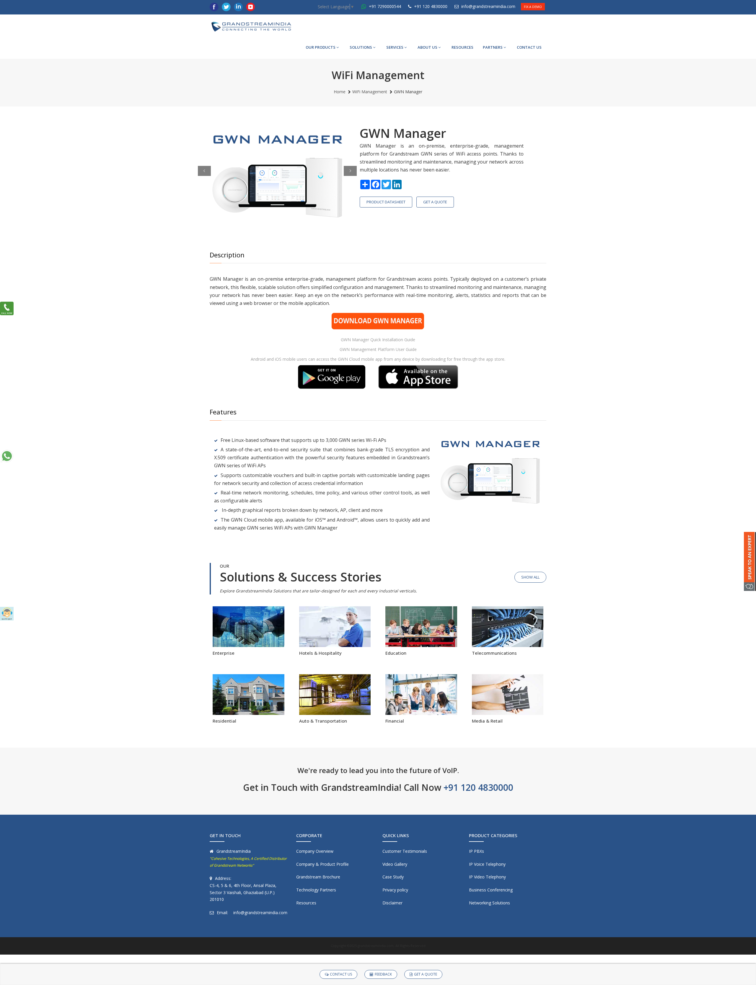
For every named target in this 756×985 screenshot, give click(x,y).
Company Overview (314, 851)
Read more (248, 644)
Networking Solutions (489, 903)
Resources (306, 903)
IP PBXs (476, 851)
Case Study (393, 877)
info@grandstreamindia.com (488, 6)
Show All (530, 577)
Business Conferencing (491, 890)
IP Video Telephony (487, 877)
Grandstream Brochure (318, 877)
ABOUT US (427, 47)
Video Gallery (394, 864)
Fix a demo (533, 6)
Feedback (383, 974)
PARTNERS (493, 47)
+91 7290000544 (384, 6)
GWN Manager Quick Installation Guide (378, 339)
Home (340, 91)
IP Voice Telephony (487, 864)
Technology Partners (316, 890)
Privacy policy (395, 890)
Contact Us (341, 974)
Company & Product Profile (322, 864)
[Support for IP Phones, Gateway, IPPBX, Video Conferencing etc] (7, 613)
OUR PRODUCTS (320, 47)
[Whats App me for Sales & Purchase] (7, 456)
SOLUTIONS (361, 47)
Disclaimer (392, 903)
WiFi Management (369, 91)
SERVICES (394, 47)
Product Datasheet (385, 202)
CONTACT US (529, 47)
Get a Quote (435, 202)
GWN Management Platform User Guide (378, 349)
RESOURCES (462, 47)
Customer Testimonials (404, 851)
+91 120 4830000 (430, 6)
